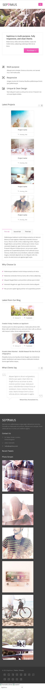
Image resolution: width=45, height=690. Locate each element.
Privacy (21, 670)
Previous (39, 105)
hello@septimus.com (11, 446)
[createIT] (16, 684)
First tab (6, 232)
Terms (16, 670)
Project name (22, 130)
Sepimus (10, 5)
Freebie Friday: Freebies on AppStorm (15, 324)
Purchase (30, 50)
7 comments (29, 318)
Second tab (17, 232)
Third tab (28, 232)
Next (42, 105)
